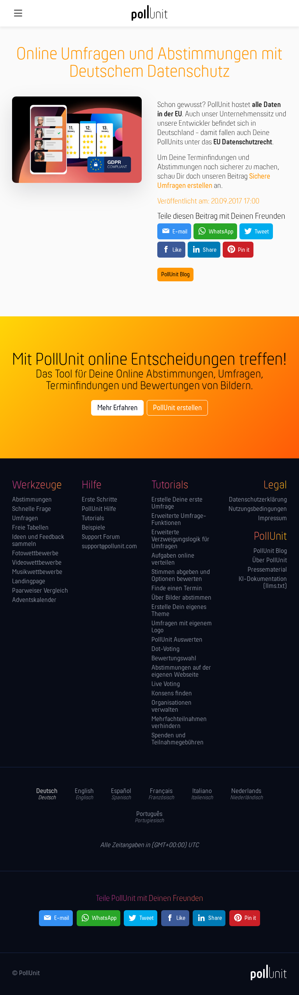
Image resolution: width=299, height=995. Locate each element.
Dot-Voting (165, 649)
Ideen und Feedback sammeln (38, 541)
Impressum (272, 518)
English (84, 794)
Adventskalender (34, 600)
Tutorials (93, 518)
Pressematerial (267, 570)
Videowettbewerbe (37, 563)
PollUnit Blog (175, 275)
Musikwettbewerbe (37, 572)
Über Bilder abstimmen (181, 598)
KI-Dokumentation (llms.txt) (263, 583)
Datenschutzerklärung (258, 500)
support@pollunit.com (109, 546)
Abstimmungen (32, 500)
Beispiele (93, 528)
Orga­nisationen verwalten (171, 707)
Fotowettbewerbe (35, 553)
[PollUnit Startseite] (149, 15)
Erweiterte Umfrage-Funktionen (178, 520)
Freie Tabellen (30, 528)
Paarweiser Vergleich (40, 591)
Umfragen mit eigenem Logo (181, 627)
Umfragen (25, 518)
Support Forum (101, 537)
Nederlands (246, 794)
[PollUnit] (265, 972)
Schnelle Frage (31, 509)
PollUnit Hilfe (99, 509)
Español (121, 794)
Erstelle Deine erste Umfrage (176, 504)
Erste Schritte (99, 500)
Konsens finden (171, 693)
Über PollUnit (269, 560)
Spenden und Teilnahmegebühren (177, 739)
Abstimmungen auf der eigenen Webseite (181, 672)
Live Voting (165, 684)
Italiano (202, 794)
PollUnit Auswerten (176, 640)
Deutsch (47, 794)
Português (149, 817)
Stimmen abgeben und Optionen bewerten (180, 576)
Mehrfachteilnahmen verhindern (179, 723)
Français (161, 794)
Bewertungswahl (173, 658)
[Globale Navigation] (18, 13)
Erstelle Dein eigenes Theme (178, 611)
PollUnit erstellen (177, 408)
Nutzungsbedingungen (258, 509)
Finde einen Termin (176, 588)
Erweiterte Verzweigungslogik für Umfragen (180, 539)
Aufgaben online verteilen (172, 560)
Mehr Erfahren (117, 408)
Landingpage (28, 581)
